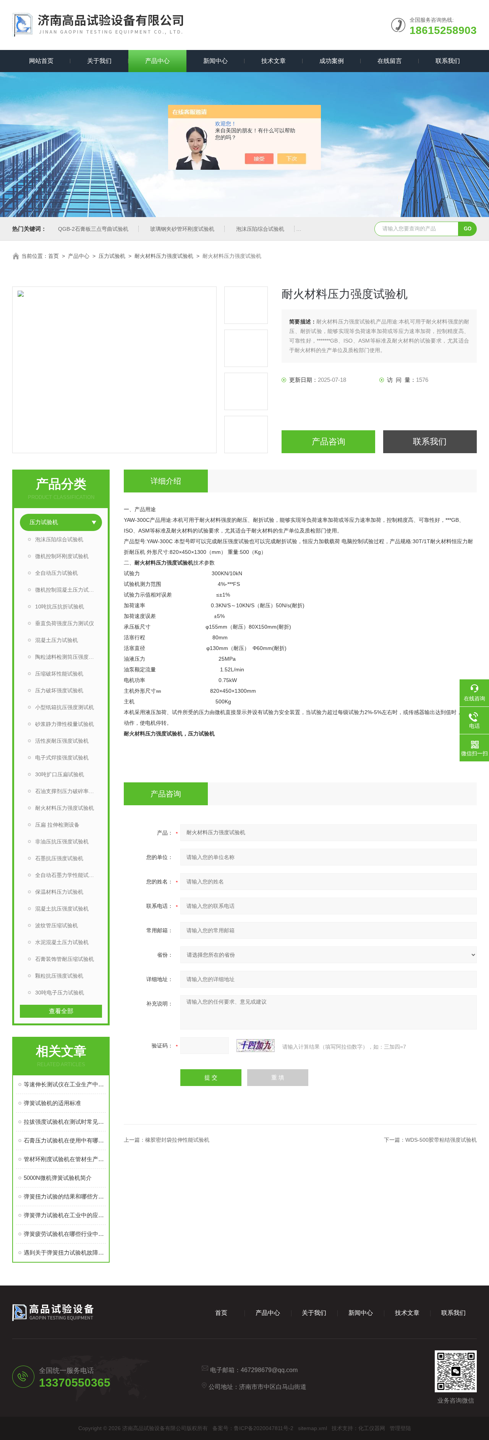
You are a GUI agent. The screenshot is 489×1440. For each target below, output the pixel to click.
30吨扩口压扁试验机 (59, 774)
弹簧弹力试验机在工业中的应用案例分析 (65, 1215)
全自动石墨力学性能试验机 (67, 875)
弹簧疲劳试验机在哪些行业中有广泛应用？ (65, 1234)
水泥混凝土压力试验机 (62, 942)
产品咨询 (328, 441)
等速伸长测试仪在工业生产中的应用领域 (65, 1084)
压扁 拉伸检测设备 (57, 825)
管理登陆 (400, 1428)
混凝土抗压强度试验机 (62, 909)
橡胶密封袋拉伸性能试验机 (177, 1140)
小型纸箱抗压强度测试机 (64, 707)
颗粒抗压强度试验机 (59, 976)
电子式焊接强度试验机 (62, 758)
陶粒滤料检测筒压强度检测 (67, 657)
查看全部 (61, 1011)
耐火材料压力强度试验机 (163, 256)
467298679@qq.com (269, 1370)
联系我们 (448, 61)
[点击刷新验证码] (255, 1045)
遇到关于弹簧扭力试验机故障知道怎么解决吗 (65, 1252)
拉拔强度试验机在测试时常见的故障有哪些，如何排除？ (65, 1121)
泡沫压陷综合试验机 (260, 229)
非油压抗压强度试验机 (62, 841)
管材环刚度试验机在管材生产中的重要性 (65, 1159)
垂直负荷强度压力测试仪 (64, 623)
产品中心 (157, 61)
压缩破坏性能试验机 (59, 674)
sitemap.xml (312, 1428)
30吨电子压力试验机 (59, 992)
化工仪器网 (371, 1428)
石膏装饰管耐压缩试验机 (64, 959)
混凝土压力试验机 (56, 640)
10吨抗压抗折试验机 (59, 606)
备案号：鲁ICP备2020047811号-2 (252, 1428)
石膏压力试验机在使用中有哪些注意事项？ (65, 1140)
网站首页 (41, 61)
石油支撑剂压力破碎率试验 (67, 791)
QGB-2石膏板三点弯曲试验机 (93, 229)
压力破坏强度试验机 (59, 690)
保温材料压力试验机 (59, 892)
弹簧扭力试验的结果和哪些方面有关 (65, 1196)
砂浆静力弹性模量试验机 (64, 724)
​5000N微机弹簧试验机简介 (58, 1178)
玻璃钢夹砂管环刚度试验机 (182, 229)
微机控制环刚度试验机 (62, 556)
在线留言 (389, 61)
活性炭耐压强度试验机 (62, 741)
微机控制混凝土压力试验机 (67, 590)
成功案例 (331, 61)
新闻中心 (215, 61)
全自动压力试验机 (56, 573)
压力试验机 (112, 256)
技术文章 (273, 61)
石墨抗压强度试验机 (59, 858)
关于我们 (99, 61)
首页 (53, 256)
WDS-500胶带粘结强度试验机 (441, 1140)
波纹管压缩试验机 (56, 925)
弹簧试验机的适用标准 (52, 1103)
